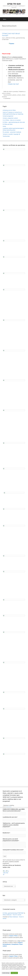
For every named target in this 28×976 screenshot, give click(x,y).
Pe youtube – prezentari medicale (12, 132)
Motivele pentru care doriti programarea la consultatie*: (11, 839)
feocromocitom (8, 95)
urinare (19, 95)
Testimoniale (6, 136)
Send (5, 856)
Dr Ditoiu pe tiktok (7, 124)
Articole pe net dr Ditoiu (9, 110)
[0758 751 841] (14, 12)
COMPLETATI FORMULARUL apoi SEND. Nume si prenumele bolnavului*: (14, 810)
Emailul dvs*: (6, 832)
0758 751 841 (14, 4)
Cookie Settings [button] (6, 972)
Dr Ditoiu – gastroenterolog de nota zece (14, 122)
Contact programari (8, 116)
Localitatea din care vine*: (10, 817)
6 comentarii (7, 98)
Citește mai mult (13, 84)
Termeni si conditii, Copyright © (11, 134)
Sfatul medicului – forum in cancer (12, 914)
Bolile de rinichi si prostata (11, 91)
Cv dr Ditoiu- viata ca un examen (12, 120)
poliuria (14, 95)
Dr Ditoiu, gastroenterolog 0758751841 (13, 913)
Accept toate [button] (14, 972)
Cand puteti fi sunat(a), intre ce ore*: (13, 849)
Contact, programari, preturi (10, 118)
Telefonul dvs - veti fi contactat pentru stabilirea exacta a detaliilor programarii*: (14, 825)
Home (4, 126)
